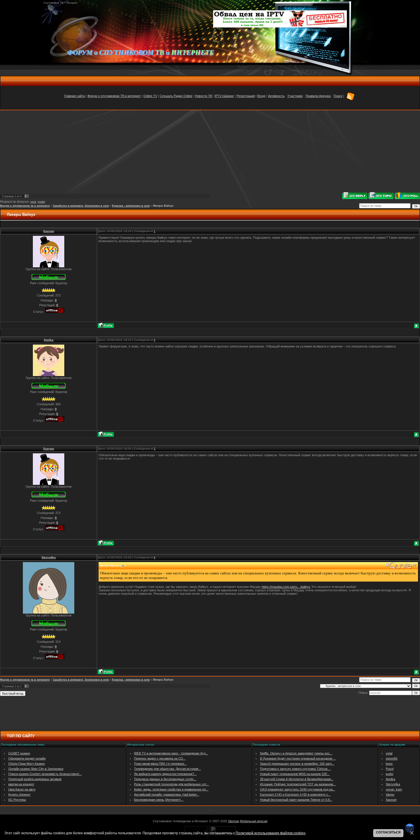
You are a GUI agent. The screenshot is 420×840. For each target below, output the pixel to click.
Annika (48, 339)
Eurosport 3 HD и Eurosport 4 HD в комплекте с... (295, 794)
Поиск (337, 96)
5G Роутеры (17, 799)
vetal (33, 201)
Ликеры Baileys (163, 205)
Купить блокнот (19, 794)
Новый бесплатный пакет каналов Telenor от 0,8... (296, 799)
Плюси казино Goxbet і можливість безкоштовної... (45, 774)
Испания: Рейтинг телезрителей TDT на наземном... (298, 784)
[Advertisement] (210, 151)
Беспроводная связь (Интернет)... (158, 799)
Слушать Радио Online (176, 96)
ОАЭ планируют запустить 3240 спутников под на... (297, 789)
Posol (389, 768)
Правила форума (318, 96)
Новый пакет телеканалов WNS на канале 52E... (295, 774)
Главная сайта (74, 96)
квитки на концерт (21, 784)
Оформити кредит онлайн (27, 758)
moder (41, 201)
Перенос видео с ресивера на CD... (159, 758)
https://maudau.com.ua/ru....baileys (286, 586)
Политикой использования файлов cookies (270, 833)
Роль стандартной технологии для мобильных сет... (171, 784)
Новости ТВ (203, 96)
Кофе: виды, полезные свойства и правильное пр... (171, 789)
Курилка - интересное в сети (131, 205)
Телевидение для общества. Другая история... (167, 768)
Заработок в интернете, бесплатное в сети (81, 205)
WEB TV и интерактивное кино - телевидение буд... (171, 753)
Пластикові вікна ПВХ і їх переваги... (160, 763)
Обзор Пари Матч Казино (26, 763)
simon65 (391, 758)
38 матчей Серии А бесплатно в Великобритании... (296, 779)
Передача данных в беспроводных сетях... (165, 779)
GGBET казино (19, 753)
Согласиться (388, 832)
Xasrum (48, 231)
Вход (261, 96)
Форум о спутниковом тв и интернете (25, 205)
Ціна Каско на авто (21, 789)
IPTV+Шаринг (224, 96)
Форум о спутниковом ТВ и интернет (114, 96)
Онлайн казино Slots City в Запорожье (35, 768)
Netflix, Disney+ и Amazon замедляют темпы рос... (296, 753)
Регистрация (246, 96)
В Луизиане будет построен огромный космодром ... (298, 758)
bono (389, 763)
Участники (295, 96)
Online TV (150, 96)
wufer (389, 774)
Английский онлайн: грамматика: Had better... (166, 794)
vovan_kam (394, 789)
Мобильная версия (253, 821)
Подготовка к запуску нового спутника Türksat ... (295, 768)
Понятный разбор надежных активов (34, 779)
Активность (276, 96)
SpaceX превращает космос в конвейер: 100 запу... (297, 763)
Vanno (390, 794)
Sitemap (233, 821)
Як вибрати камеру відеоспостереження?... (165, 774)
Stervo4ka (48, 557)
